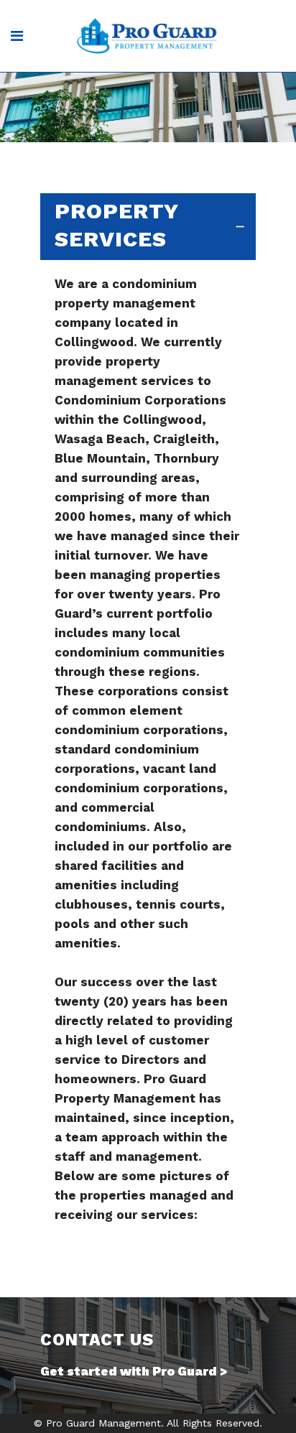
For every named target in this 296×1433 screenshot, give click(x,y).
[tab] (148, 226)
